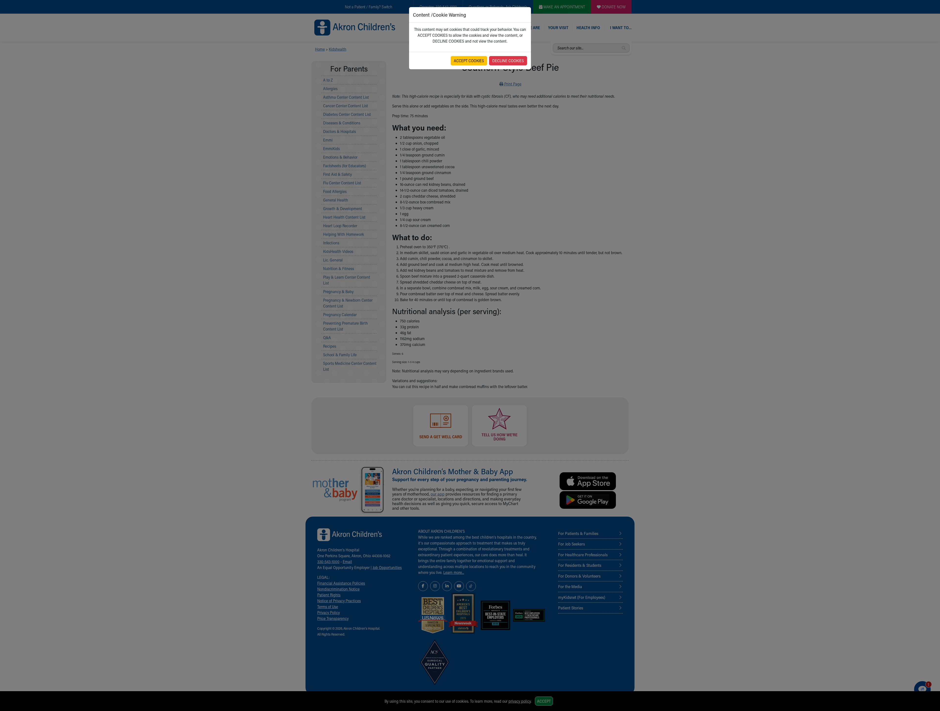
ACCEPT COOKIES (469, 60)
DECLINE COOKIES (508, 60)
